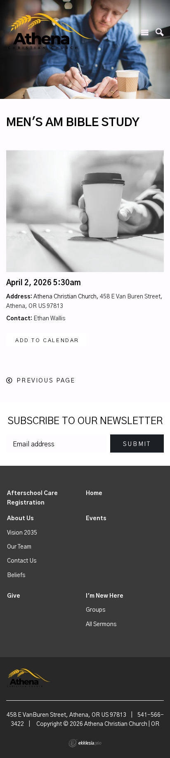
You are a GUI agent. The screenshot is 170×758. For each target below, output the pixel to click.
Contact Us (21, 561)
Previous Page (46, 381)
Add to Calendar (47, 340)
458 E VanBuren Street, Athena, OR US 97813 (66, 715)
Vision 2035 (22, 533)
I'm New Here (104, 596)
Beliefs (16, 575)
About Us (20, 518)
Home (94, 493)
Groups (95, 610)
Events (96, 518)
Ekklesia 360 (85, 743)
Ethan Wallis (49, 319)
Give (13, 596)
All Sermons (101, 624)
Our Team (19, 547)
